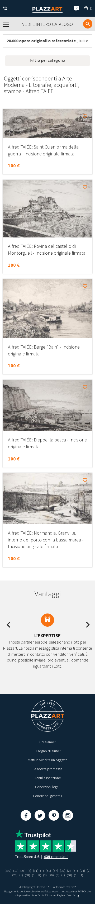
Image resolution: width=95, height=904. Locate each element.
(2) (69, 871)
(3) (34, 875)
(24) (82, 871)
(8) (39, 875)
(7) (42, 871)
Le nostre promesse (47, 769)
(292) (7, 871)
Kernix (72, 895)
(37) (55, 871)
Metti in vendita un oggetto (48, 760)
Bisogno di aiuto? (48, 751)
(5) (76, 875)
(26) (23, 871)
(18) (27, 875)
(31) (35, 871)
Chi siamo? (47, 742)
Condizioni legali (47, 786)
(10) (15, 871)
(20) (51, 875)
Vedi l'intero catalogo (47, 24)
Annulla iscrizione (48, 777)
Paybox (61, 895)
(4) (29, 871)
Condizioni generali (47, 795)
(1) (21, 875)
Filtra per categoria (47, 60)
